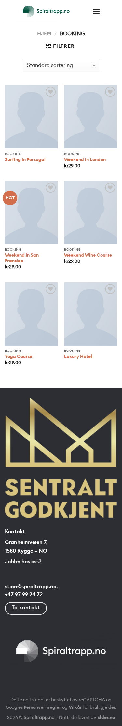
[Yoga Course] (31, 314)
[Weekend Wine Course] (90, 212)
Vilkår (75, 707)
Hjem (44, 33)
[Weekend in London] (90, 116)
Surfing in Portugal (25, 160)
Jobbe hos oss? (23, 561)
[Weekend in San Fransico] (31, 212)
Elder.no (106, 717)
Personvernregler (42, 707)
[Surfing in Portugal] (31, 116)
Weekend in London (85, 160)
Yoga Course (18, 356)
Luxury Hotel (78, 356)
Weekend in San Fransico (22, 258)
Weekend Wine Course (88, 255)
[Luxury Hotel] (90, 314)
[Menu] (96, 11)
